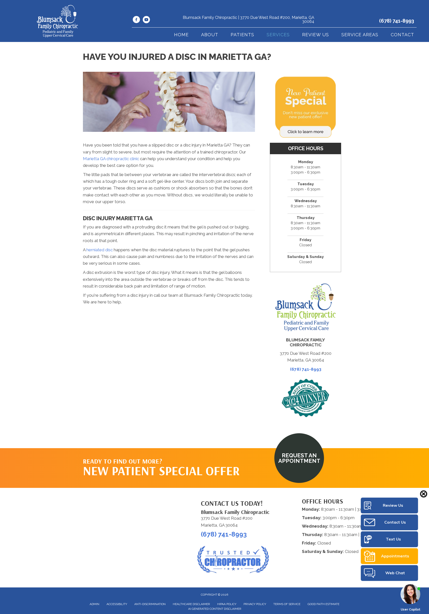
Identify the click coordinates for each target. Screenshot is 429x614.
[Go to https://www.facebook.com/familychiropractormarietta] (136, 20)
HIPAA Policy (226, 604)
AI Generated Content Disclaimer (214, 609)
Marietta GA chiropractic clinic (111, 158)
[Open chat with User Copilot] (410, 594)
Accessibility (117, 604)
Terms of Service (286, 604)
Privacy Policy (255, 604)
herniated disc (99, 249)
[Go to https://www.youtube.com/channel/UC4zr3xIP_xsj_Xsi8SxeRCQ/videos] (146, 20)
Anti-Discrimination (150, 604)
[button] (299, 458)
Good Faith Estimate (323, 604)
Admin (94, 604)
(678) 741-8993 (396, 21)
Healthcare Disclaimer (191, 604)
